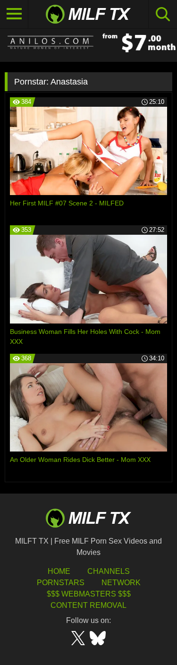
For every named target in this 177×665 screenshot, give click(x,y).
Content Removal (88, 605)
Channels (108, 571)
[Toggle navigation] (14, 14)
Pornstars (60, 583)
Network (121, 583)
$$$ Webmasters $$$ (89, 594)
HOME (59, 571)
